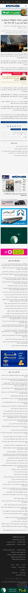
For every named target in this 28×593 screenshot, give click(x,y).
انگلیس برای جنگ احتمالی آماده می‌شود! (19, 479)
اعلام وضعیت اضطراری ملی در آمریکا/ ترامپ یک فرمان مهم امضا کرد (14, 406)
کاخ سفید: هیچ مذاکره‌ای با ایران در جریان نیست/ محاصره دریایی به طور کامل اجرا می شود (14, 399)
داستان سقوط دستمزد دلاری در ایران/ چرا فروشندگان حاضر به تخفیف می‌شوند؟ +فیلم (14, 508)
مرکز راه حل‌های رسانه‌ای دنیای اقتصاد (18, 557)
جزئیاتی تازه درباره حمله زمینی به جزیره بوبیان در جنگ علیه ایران (14, 271)
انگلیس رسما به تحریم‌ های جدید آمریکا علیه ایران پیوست (16, 306)
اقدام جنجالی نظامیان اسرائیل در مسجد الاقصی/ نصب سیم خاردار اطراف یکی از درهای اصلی (10, 78)
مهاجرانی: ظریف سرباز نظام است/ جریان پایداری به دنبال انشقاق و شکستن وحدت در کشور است (14, 268)
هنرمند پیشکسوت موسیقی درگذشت (20, 498)
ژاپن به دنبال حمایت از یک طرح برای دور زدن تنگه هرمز (16, 463)
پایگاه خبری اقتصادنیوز (10, 544)
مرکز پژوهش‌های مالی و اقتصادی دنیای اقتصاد (16, 554)
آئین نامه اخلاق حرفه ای (20, 575)
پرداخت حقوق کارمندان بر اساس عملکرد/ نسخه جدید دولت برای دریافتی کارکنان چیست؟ (15, 321)
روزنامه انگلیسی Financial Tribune (18, 559)
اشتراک (12, 565)
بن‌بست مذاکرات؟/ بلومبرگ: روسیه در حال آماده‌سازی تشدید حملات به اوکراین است (14, 501)
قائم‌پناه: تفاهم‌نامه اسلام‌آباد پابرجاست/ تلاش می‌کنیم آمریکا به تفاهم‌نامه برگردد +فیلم (15, 420)
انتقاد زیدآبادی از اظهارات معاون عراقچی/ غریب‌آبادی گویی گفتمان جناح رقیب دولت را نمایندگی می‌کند (14, 282)
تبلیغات (17, 565)
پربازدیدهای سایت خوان (14, 261)
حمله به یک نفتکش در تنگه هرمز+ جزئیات (19, 408)
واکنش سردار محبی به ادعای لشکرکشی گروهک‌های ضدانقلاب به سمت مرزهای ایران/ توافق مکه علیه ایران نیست (15, 289)
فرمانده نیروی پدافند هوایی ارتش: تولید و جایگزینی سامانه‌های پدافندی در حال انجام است (15, 448)
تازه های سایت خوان (14, 372)
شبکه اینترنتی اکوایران (11, 542)
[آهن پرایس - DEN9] (14, 216)
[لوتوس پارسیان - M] (14, 590)
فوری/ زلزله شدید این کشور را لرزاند (20, 474)
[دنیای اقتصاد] (13, 6)
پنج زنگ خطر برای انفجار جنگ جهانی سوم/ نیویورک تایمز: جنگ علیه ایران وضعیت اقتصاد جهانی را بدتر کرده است (14, 379)
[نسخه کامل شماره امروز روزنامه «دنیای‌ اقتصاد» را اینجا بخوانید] (14, 183)
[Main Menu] (25, 6)
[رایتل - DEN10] (14, 252)
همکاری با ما (13, 567)
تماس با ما (23, 565)
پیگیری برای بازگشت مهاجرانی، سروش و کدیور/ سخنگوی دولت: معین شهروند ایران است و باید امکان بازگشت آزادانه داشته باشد (15, 455)
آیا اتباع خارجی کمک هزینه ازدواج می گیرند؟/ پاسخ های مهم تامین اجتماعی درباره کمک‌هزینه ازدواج (14, 389)
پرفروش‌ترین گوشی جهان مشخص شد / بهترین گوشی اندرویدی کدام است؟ (14, 433)
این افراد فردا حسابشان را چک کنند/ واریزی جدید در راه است (15, 294)
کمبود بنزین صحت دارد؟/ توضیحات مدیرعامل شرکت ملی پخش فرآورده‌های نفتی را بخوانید (15, 342)
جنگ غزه (24, 129)
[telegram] (10, 126)
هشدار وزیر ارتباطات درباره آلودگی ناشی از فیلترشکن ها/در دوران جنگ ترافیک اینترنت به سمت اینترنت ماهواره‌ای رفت (15, 416)
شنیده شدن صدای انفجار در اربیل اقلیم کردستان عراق (17, 451)
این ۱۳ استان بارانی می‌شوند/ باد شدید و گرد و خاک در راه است (15, 292)
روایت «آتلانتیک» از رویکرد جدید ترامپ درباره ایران (17, 482)
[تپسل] (1, 72)
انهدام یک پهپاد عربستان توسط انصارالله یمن (18, 396)
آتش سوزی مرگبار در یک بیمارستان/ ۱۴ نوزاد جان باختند (16, 297)
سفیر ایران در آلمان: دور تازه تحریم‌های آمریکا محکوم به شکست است (15, 495)
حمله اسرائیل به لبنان (15, 129)
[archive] (6, 579)
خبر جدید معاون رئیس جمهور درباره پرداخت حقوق (17, 311)
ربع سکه (26, 2)
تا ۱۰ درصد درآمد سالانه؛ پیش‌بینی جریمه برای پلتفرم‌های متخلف (15, 530)
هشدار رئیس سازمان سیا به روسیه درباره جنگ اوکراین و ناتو (15, 411)
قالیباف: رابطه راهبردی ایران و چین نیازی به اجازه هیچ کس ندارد (15, 511)
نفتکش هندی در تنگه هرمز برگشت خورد (19, 521)
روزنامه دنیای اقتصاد (21, 542)
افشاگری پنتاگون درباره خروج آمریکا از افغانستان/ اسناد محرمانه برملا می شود (14, 376)
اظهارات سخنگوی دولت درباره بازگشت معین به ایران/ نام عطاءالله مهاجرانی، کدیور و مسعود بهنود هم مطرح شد (15, 300)
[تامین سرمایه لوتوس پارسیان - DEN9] (14, 235)
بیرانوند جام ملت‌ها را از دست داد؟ (20, 472)
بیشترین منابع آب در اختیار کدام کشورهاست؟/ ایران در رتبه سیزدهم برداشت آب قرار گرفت (14, 392)
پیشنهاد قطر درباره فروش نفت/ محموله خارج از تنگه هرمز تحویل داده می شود (14, 336)
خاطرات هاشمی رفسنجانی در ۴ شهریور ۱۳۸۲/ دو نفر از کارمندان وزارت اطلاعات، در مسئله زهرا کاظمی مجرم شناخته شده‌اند (15, 278)
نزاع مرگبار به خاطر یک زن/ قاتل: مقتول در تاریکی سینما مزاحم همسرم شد (15, 514)
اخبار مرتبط (14, 143)
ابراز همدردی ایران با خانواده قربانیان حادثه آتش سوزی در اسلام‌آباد (14, 524)
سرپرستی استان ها (21, 567)
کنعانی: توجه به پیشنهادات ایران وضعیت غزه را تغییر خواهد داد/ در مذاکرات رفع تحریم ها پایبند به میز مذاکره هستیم (14, 152)
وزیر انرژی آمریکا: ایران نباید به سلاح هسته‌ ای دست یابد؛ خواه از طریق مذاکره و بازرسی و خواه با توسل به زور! (15, 489)
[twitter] (15, 126)
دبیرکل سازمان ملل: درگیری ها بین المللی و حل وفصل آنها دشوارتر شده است (14, 427)
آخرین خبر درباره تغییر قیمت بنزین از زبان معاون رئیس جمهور (15, 413)
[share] (11, 579)
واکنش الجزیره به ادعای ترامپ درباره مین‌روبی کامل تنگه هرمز (15, 477)
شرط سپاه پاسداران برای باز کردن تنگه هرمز (19, 430)
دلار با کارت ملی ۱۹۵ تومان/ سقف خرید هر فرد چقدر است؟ (15, 308)
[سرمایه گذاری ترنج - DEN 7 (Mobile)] (14, 12)
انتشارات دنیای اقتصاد (21, 550)
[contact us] (9, 579)
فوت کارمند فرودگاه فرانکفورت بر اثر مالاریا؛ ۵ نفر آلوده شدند (15, 445)
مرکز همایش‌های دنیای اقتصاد (9, 550)
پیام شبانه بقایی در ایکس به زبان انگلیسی (19, 469)
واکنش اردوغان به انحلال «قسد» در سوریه (19, 345)
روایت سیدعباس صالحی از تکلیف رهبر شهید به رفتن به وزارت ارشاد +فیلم (14, 442)
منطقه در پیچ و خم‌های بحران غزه (20, 155)
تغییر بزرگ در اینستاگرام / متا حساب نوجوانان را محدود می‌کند (15, 436)
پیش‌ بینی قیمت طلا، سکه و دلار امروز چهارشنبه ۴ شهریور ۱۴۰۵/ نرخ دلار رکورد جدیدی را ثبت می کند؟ (14, 275)
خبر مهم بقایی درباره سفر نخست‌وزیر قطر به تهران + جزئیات (15, 303)
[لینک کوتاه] (20, 126)
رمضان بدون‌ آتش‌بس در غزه (21, 146)
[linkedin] (13, 126)
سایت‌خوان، (22, 122)
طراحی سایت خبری (22, 586)
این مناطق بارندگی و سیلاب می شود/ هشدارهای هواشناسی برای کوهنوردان (15, 403)
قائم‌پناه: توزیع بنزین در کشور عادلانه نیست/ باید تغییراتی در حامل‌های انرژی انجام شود (15, 518)
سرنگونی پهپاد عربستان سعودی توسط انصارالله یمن (17, 458)
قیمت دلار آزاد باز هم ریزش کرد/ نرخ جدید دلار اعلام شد (16, 313)
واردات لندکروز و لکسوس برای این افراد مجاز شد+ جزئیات (16, 339)
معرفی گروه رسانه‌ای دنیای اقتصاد (18, 539)
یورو (14, 2)
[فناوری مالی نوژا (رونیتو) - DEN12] (14, 358)
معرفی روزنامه (22, 572)
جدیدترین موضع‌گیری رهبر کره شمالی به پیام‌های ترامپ (16, 492)
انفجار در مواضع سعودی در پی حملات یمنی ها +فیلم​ (17, 460)
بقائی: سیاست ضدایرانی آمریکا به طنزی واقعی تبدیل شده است (15, 439)
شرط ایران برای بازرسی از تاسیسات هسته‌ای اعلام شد (17, 285)
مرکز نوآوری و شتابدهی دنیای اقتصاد (18, 552)
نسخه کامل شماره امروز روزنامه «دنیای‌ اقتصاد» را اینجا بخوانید (15, 194)
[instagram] (22, 579)
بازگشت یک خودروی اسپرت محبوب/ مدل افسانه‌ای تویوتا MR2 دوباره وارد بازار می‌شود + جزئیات (14, 466)
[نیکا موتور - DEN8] (14, 202)
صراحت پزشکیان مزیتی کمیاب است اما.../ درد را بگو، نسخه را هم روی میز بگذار (14, 485)
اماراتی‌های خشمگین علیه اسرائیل (21, 148)
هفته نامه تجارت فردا (21, 544)
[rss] (14, 579)
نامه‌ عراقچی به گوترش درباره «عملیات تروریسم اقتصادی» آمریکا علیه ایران (14, 527)
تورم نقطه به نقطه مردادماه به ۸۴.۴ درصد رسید (18, 423)
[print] (8, 126)
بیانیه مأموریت (14, 572)
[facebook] (18, 126)
